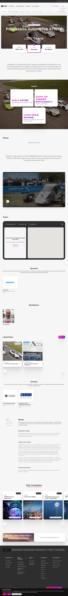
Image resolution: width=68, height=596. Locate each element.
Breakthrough (9, 421)
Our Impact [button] (28, 6)
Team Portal (65, 1)
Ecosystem (43, 560)
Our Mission (8, 560)
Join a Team (55, 567)
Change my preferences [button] (17, 594)
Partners (43, 569)
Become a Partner (56, 565)
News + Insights (59, 1)
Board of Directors (45, 563)
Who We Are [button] (11, 6)
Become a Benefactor (57, 560)
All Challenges (20, 562)
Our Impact (31, 560)
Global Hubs (43, 578)
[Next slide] (62, 371)
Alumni (42, 571)
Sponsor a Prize (56, 563)
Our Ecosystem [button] (35, 6)
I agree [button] (4, 594)
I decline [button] (9, 594)
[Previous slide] (5, 371)
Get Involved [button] (55, 6)
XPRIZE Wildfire (20, 564)
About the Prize (9, 423)
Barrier (7, 419)
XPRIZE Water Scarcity (20, 569)
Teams (42, 575)
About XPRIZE (9, 563)
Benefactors (43, 565)
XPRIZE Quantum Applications (21, 573)
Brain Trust (43, 573)
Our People (8, 565)
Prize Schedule (9, 425)
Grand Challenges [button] (20, 6)
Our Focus (4, 11)
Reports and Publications (31, 563)
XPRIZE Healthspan (21, 566)
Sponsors (43, 567)
